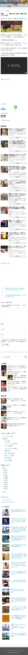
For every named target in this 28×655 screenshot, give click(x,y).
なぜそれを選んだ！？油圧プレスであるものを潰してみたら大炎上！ (17, 234)
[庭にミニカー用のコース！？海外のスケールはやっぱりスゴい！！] (4, 249)
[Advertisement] (13, 90)
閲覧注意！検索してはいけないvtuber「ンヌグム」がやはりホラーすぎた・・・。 (13, 290)
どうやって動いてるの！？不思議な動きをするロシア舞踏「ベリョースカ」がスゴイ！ (17, 383)
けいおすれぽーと (15, 652)
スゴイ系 (7, 446)
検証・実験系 (8, 453)
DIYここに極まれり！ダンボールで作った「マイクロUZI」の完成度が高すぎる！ (17, 389)
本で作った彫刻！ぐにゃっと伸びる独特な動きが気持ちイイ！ (18, 511)
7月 (4, 476)
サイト (2, 334)
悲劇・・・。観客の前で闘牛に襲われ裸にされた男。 (20, 377)
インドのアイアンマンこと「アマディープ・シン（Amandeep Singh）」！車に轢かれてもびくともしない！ (18, 182)
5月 (4, 480)
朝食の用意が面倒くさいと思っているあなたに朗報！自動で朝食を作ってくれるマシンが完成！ (17, 168)
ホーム (5, 650)
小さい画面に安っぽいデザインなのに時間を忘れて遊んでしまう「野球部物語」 (18, 617)
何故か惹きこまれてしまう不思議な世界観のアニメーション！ (17, 155)
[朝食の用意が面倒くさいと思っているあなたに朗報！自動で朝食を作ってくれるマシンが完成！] (4, 169)
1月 (4, 488)
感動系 (6, 450)
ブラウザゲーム (6, 436)
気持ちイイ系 (8, 455)
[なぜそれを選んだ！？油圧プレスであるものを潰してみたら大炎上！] (4, 235)
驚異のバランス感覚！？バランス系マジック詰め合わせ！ (17, 221)
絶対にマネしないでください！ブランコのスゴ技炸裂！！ (18, 590)
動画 (17, 18)
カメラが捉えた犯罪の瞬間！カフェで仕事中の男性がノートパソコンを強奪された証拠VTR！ (17, 142)
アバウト (22, 650)
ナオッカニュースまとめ (8, 502)
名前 (2, 324)
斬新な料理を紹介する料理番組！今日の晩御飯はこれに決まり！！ (17, 209)
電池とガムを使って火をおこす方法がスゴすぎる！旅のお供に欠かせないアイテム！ (17, 195)
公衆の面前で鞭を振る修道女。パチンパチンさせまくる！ (15, 296)
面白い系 (24, 18)
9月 (4, 472)
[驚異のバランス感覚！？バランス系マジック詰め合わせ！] (4, 223)
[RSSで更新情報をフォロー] (4, 116)
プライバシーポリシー (13, 650)
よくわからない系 (9, 448)
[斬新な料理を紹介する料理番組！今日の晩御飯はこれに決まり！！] (4, 210)
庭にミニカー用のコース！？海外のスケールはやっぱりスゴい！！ (17, 248)
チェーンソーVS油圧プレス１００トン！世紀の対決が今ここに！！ (18, 573)
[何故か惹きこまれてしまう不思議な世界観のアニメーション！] (4, 157)
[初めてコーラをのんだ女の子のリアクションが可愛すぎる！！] (4, 131)
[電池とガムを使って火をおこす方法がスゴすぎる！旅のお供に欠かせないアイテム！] (4, 196)
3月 (4, 484)
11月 (4, 470)
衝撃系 (19, 18)
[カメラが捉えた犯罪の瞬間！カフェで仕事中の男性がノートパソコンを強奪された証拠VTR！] (4, 144)
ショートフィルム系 (10, 443)
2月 (4, 486)
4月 (4, 482)
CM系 (6, 441)
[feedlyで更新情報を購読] (2, 116)
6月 (4, 478)
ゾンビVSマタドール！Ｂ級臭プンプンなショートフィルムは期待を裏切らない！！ (18, 608)
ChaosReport (6, 120)
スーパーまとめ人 (6, 500)
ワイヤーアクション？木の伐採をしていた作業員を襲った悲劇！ (18, 635)
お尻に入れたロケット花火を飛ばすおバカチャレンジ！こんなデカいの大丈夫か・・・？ (17, 367)
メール (3, 329)
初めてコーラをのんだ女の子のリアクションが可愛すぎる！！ (17, 129)
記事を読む (18, 137)
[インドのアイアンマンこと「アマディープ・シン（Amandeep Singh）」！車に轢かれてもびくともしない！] (4, 183)
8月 (4, 474)
